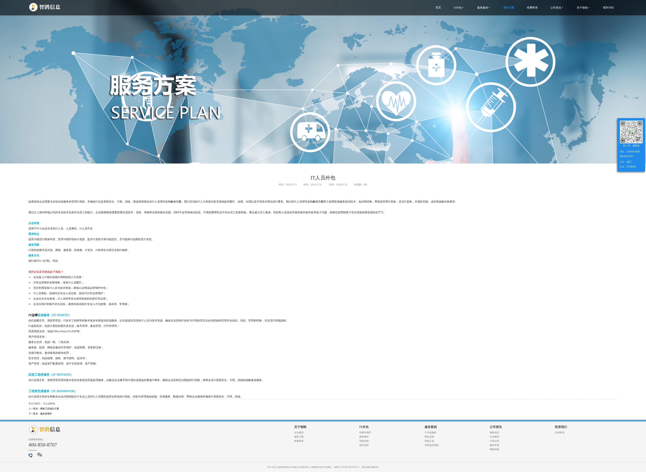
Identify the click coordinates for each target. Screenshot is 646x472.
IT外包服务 (430, 432)
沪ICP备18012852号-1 (350, 467)
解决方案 (176, 201)
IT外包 (459, 7)
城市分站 (608, 7)
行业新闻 (494, 436)
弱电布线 (364, 441)
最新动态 (494, 432)
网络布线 (494, 449)
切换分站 (375, 467)
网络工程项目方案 (49, 408)
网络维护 (364, 436)
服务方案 (508, 7)
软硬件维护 (365, 432)
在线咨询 (559, 432)
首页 (438, 7)
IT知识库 (494, 441)
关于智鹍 (583, 7)
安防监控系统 (432, 445)
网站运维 (429, 436)
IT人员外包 (49, 403)
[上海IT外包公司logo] (45, 7)
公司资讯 (557, 7)
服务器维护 (46, 413)
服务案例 (484, 7)
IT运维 (33, 315)
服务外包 (494, 445)
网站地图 (366, 467)
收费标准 (532, 7)
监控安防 (364, 445)
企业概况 (299, 432)
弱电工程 (429, 441)
